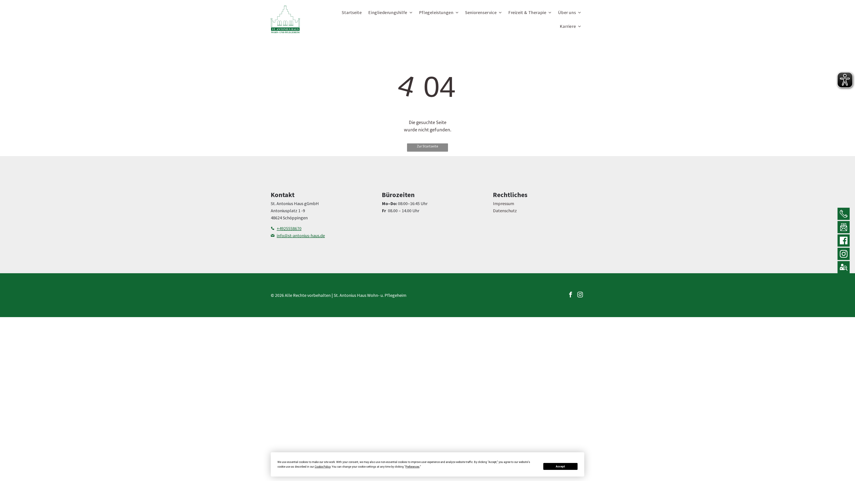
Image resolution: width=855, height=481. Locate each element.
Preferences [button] (412, 466)
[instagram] (580, 295)
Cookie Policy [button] (322, 466)
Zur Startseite (427, 146)
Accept (560, 466)
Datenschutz (505, 210)
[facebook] (570, 295)
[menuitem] (351, 12)
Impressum (503, 203)
